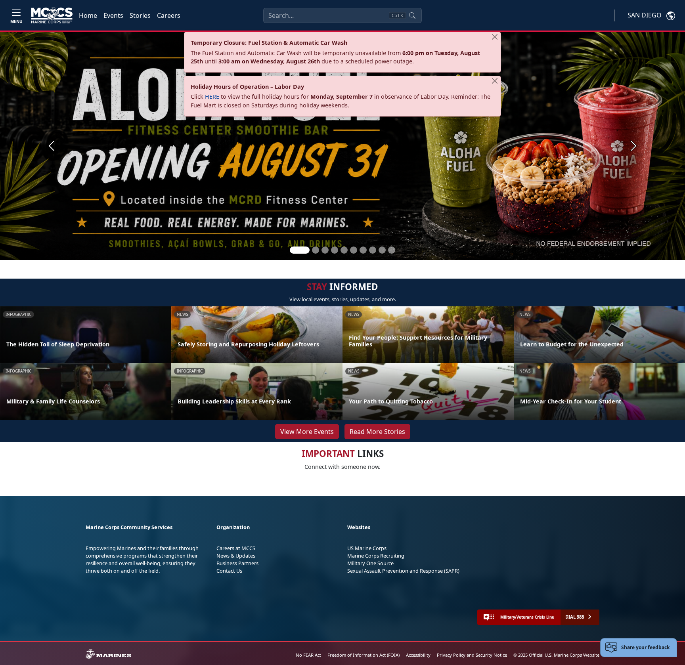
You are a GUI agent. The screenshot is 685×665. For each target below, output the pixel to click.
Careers (168, 15)
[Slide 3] (325, 250)
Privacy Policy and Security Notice (472, 655)
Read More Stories (377, 431)
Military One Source (370, 563)
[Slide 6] (353, 250)
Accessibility (418, 655)
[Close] (495, 37)
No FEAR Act (308, 655)
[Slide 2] (315, 250)
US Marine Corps (367, 548)
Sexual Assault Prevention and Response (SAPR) (403, 570)
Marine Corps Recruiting (375, 555)
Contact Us (229, 570)
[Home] (52, 15)
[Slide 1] (300, 250)
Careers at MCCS (235, 548)
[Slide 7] (363, 250)
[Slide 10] (391, 250)
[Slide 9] (382, 250)
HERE (212, 96)
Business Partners (237, 563)
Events (113, 15)
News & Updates (235, 555)
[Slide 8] (372, 250)
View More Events (307, 431)
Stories (140, 15)
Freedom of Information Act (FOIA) (363, 655)
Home (88, 15)
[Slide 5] (344, 250)
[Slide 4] (334, 250)
